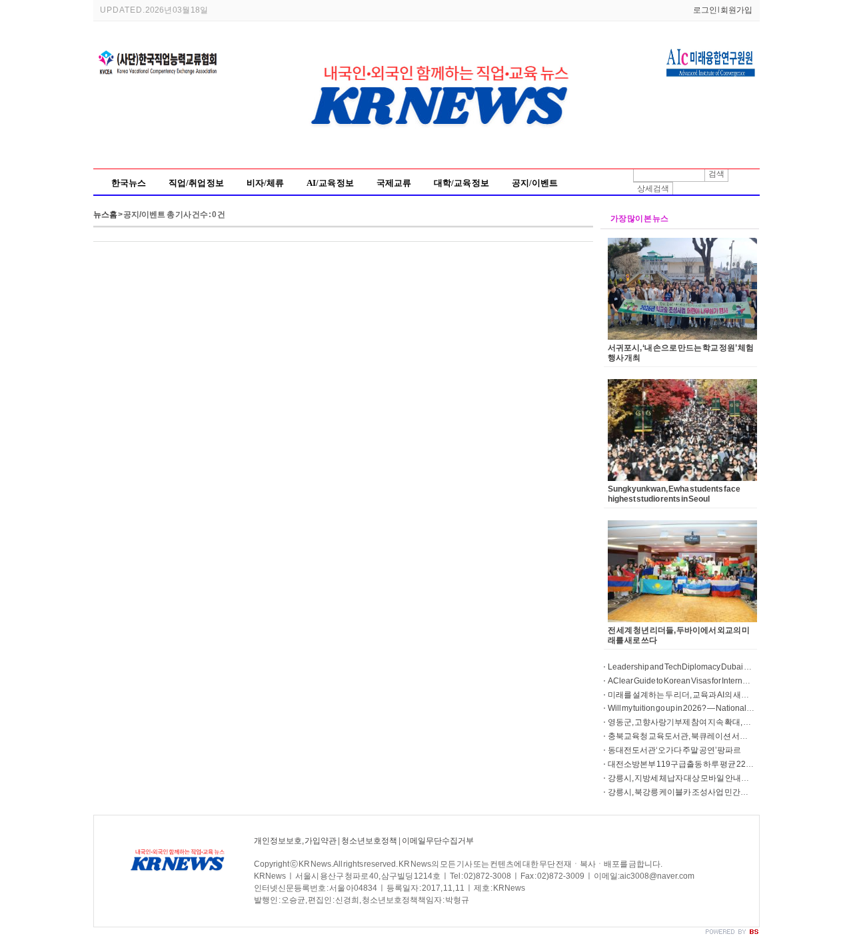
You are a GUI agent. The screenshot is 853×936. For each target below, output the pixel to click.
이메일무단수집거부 (438, 840)
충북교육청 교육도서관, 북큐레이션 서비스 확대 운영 (698, 736)
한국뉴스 (128, 183)
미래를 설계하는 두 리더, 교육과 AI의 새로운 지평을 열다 (703, 695)
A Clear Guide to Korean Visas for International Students (704, 681)
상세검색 (653, 188)
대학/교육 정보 (461, 183)
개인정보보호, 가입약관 (295, 840)
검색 (716, 174)
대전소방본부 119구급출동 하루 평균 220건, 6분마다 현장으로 (715, 764)
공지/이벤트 (535, 183)
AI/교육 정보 (330, 183)
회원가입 (736, 10)
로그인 (705, 10)
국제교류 (394, 183)
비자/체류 (265, 183)
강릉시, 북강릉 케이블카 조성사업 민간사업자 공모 (694, 792)
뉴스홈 (105, 214)
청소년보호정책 (369, 840)
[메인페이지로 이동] (443, 155)
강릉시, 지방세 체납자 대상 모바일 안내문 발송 (687, 778)
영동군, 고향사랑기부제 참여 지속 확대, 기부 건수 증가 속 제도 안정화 (725, 722)
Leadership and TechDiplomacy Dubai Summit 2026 (699, 667)
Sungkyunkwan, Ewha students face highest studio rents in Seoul (674, 494)
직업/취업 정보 (196, 183)
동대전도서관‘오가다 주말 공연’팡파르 (674, 750)
